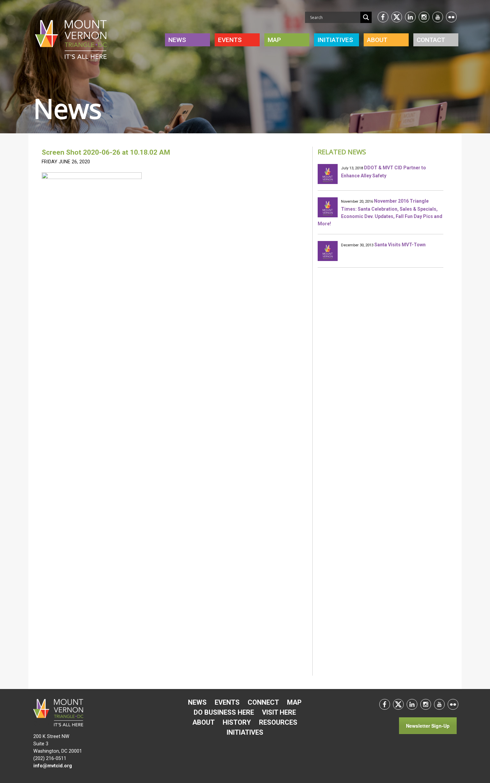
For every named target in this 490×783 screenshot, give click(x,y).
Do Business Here (224, 712)
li (410, 17)
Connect (263, 702)
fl (451, 17)
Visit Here (279, 712)
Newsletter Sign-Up (428, 725)
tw (397, 17)
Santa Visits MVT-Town (400, 244)
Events (230, 40)
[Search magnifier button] (366, 17)
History (237, 722)
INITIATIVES (335, 40)
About (377, 40)
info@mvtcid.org (52, 766)
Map (274, 40)
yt (438, 17)
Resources (278, 722)
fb (383, 17)
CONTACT (431, 40)
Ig (424, 17)
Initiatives (245, 732)
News (177, 40)
